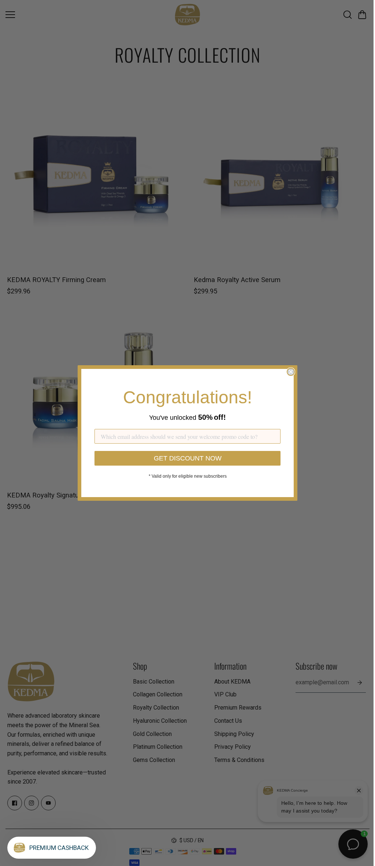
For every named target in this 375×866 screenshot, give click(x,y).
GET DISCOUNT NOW (188, 458)
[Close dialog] (290, 371)
